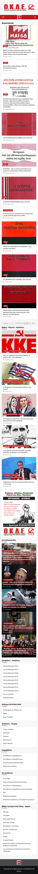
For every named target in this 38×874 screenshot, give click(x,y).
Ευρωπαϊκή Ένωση (9, 819)
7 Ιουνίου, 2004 (8, 316)
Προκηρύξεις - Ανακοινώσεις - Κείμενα (19, 351)
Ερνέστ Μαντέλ (7, 743)
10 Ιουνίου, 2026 (8, 454)
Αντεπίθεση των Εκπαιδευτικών (13, 759)
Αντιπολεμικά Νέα (8, 551)
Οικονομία (6, 733)
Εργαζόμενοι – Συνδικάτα (11, 826)
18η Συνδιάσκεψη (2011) (10, 687)
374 (29, 323)
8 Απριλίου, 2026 (8, 655)
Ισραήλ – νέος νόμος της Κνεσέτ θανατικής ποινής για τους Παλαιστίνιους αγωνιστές (18, 583)
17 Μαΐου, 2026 (8, 586)
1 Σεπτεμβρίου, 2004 (9, 204)
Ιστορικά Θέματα (8, 840)
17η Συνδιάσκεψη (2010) (10, 690)
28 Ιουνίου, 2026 (8, 391)
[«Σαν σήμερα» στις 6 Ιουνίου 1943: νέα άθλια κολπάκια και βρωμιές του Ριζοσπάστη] (19, 436)
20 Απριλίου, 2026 (8, 632)
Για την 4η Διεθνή (8, 210)
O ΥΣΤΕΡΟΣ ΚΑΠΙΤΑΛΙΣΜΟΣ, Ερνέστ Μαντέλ (16, 202)
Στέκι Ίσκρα (6, 778)
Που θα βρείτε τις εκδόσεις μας (12, 710)
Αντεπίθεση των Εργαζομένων (12, 755)
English (5, 63)
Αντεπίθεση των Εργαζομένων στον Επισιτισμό (17, 789)
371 (20, 323)
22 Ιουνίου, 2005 (8, 56)
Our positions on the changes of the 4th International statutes (15, 67)
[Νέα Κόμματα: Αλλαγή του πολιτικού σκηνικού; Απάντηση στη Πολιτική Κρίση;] (19, 405)
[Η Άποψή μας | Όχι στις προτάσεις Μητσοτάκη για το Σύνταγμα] (19, 468)
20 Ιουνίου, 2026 (8, 423)
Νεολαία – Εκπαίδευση (10, 829)
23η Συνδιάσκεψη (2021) (10, 669)
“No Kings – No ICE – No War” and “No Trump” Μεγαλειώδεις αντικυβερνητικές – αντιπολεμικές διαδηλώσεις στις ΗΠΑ (18, 651)
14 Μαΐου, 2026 (8, 609)
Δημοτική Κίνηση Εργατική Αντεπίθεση (15, 782)
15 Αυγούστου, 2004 (9, 218)
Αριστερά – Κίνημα (9, 822)
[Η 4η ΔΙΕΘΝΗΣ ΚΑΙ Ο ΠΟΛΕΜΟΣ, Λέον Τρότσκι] (19, 265)
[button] (3, 17)
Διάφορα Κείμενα (8, 697)
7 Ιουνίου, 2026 (8, 486)
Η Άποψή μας (22, 380)
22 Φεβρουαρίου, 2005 (9, 109)
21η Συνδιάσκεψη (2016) (10, 676)
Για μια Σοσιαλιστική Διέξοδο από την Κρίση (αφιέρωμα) (16, 850)
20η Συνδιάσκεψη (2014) (10, 680)
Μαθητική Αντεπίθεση (9, 766)
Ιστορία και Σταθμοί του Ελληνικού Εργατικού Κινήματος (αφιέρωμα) (17, 844)
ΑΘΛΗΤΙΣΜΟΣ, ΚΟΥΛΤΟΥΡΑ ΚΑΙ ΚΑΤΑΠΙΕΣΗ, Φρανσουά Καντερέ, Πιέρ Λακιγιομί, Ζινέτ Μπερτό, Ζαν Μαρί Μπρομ (16, 312)
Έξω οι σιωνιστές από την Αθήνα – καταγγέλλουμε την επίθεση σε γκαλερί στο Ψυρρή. (18, 628)
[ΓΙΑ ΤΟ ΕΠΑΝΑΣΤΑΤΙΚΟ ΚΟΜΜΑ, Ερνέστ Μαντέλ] (19, 124)
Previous (6, 323)
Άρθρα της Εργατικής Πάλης (10, 380)
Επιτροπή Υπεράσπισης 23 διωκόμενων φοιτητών (18, 799)
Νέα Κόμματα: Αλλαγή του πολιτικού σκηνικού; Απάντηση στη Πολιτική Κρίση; (18, 420)
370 (17, 323)
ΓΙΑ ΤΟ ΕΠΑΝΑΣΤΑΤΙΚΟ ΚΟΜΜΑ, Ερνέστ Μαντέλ (17, 138)
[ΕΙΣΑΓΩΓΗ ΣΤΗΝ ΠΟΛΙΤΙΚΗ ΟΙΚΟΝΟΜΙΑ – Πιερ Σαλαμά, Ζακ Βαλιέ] (19, 232)
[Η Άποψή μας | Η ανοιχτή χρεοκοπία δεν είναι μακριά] (19, 373)
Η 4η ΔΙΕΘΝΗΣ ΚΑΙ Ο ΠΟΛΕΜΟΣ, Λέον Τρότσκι (17, 279)
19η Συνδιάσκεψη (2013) (10, 683)
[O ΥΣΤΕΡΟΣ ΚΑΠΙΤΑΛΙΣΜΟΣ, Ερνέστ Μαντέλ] (19, 188)
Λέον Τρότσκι (7, 740)
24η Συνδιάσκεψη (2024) (10, 666)
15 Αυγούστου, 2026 (9, 360)
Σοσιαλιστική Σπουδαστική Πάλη (13, 762)
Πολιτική (5, 736)
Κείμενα (6, 351)
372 (23, 323)
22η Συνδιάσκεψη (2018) (10, 673)
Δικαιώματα (6, 833)
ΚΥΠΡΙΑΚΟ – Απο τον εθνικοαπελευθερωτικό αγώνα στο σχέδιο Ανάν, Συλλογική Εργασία (17, 170)
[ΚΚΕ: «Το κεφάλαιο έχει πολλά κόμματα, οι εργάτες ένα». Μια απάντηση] (19, 341)
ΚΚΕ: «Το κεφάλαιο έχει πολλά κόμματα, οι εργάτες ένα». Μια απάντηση (16, 356)
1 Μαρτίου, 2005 (8, 70)
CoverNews (27, 869)
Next (33, 323)
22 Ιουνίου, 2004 (8, 282)
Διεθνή (5, 836)
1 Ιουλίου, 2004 (8, 251)
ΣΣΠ (4, 792)
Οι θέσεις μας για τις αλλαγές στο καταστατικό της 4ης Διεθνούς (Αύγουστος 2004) (18, 215)
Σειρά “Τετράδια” (8, 717)
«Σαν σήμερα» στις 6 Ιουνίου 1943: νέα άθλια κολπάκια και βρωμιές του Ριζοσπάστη (17, 451)
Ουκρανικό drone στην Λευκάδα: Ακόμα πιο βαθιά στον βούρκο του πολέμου (18, 606)
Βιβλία (5, 45)
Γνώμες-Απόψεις (8, 729)
